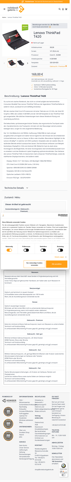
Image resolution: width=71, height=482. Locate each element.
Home (4, 17)
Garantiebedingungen (42, 434)
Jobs (20, 437)
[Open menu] (4, 9)
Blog (20, 422)
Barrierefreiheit (40, 431)
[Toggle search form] (59, 9)
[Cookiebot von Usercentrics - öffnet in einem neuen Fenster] (59, 215)
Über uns (22, 430)
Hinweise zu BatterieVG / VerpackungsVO (40, 402)
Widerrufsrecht (40, 411)
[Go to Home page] (16, 9)
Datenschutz (39, 422)
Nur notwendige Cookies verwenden (34, 264)
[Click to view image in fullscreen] (16, 39)
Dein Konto (23, 445)
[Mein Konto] (62, 9)
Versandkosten (24, 457)
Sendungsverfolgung (26, 459)
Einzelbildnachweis (41, 429)
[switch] (26, 250)
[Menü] (67, 464)
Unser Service (24, 448)
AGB (36, 425)
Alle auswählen (57, 264)
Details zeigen (59, 257)
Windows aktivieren (26, 420)
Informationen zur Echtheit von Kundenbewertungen (42, 438)
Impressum (39, 427)
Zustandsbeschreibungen (28, 405)
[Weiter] (28, 63)
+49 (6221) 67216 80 (59, 425)
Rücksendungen (25, 454)
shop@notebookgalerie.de (44, 470)
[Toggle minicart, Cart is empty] (66, 9)
